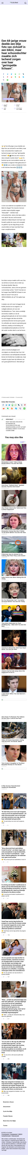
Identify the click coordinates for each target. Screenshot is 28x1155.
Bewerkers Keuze (8, 99)
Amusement (6, 1106)
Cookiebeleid (13, 1134)
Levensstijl (19, 397)
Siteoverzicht (15, 1136)
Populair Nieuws (8, 1116)
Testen (5, 1125)
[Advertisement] (14, 23)
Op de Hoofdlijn (7, 1111)
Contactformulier (6, 1136)
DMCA (20, 1134)
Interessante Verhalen (9, 397)
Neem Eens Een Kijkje (9, 1121)
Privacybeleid (5, 1134)
